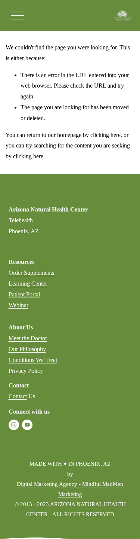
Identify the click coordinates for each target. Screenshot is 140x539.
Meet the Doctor (28, 338)
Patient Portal (24, 294)
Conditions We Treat (33, 360)
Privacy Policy (26, 371)
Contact (18, 396)
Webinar (18, 305)
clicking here (105, 135)
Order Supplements (31, 273)
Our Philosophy (27, 349)
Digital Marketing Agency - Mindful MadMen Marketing (70, 489)
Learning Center (28, 283)
